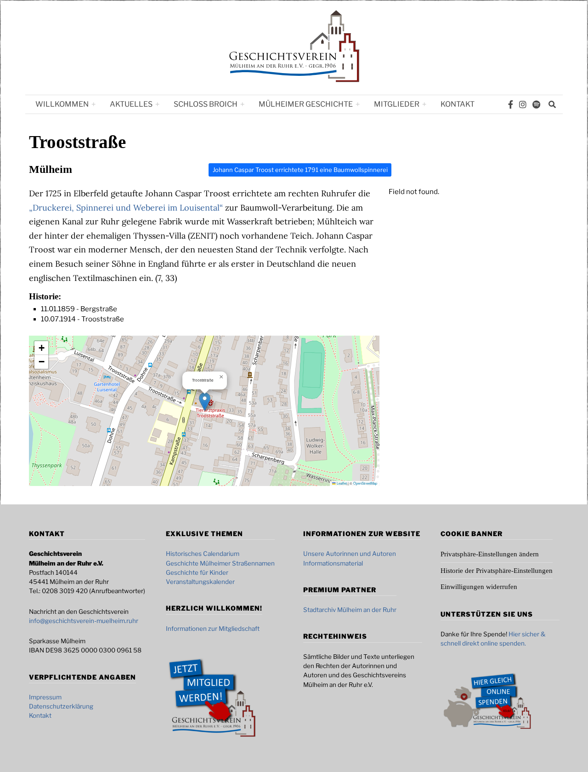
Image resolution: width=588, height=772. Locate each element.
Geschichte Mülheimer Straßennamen (220, 563)
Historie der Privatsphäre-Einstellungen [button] (497, 570)
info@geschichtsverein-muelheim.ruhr (83, 620)
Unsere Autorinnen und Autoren (349, 553)
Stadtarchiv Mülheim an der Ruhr (349, 609)
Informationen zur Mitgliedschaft (213, 628)
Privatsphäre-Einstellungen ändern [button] (490, 554)
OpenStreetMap (365, 483)
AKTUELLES (131, 104)
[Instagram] (523, 104)
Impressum (45, 697)
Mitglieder (396, 104)
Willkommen (62, 104)
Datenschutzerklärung (61, 706)
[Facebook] (510, 104)
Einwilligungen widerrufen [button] (479, 586)
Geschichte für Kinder (197, 572)
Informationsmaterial (333, 563)
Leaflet (341, 483)
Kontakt (458, 104)
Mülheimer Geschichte (306, 104)
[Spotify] (536, 104)
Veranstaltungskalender (200, 581)
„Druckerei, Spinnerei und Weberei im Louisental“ (126, 207)
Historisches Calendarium (202, 553)
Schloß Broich (205, 104)
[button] (204, 401)
